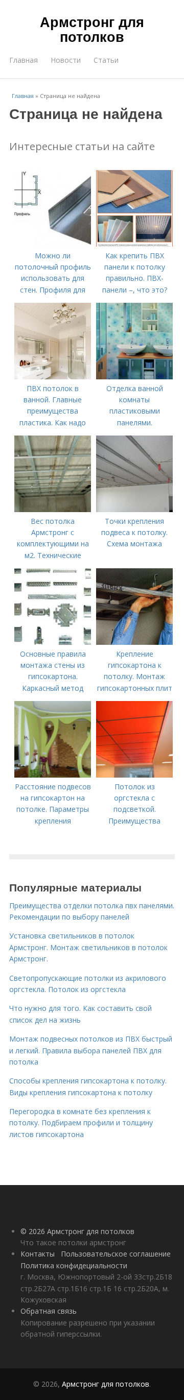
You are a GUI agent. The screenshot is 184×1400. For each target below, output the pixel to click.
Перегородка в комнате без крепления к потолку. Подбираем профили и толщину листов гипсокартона (81, 1122)
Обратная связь (48, 1311)
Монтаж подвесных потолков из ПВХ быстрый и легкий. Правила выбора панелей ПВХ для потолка (90, 1050)
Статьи (106, 60)
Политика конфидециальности (73, 1265)
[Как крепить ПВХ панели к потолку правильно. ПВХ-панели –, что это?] (134, 244)
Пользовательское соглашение (116, 1254)
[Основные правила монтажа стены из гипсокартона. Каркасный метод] (52, 642)
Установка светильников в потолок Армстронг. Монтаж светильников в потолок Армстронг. (88, 947)
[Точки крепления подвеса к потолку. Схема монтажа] (134, 509)
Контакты (37, 1254)
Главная (23, 60)
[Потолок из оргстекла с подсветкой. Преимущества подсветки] (134, 775)
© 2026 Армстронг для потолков (77, 1231)
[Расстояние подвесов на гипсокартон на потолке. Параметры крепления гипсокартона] (52, 775)
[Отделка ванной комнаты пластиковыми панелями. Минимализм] (134, 376)
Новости (66, 60)
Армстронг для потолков (92, 29)
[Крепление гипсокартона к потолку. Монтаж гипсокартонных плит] (134, 642)
